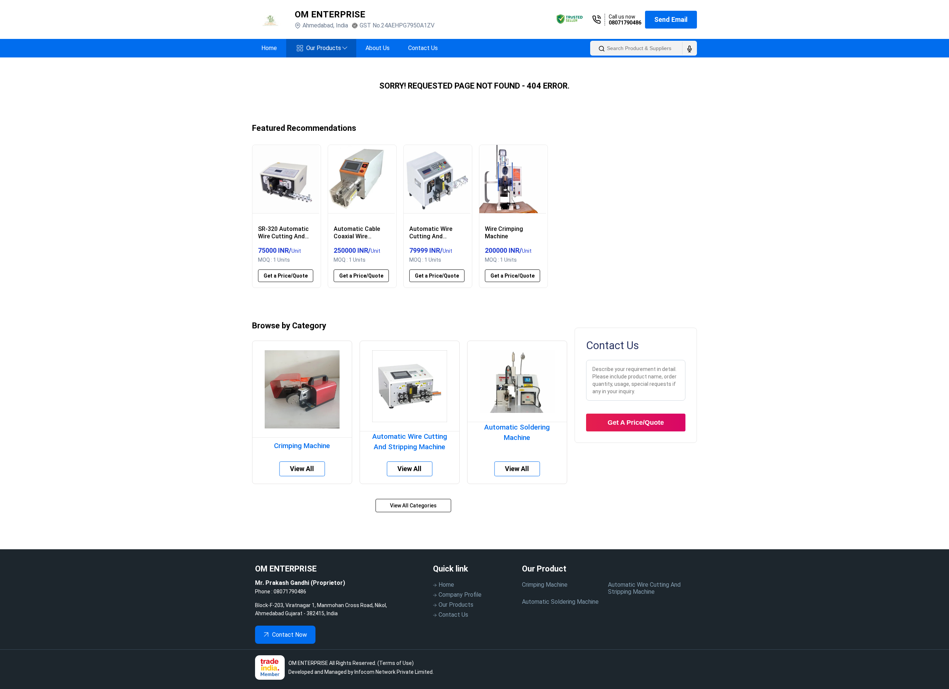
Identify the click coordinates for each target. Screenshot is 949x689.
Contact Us (423, 48)
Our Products (326, 48)
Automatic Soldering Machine (560, 601)
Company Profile (460, 594)
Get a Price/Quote (286, 276)
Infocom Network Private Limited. (394, 672)
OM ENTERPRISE (330, 14)
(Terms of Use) (395, 663)
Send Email (671, 19)
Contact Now (289, 634)
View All (302, 469)
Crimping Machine (545, 584)
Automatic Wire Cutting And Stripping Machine (644, 588)
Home (269, 48)
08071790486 (625, 23)
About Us (378, 48)
